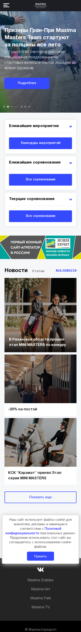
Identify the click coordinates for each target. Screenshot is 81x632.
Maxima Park (40, 598)
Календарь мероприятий (40, 143)
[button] (4, 106)
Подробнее (27, 83)
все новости (66, 270)
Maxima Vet (40, 589)
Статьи (38, 271)
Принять (40, 556)
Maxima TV (41, 607)
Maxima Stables (40, 580)
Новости (16, 270)
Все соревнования (40, 179)
